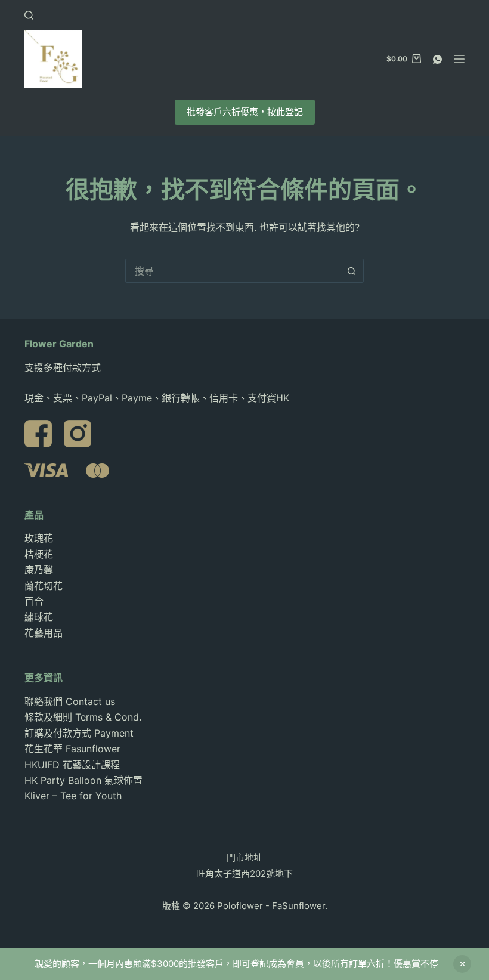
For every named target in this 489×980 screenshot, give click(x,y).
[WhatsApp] (437, 59)
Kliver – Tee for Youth (73, 796)
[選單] (459, 59)
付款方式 (82, 367)
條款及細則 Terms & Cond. (82, 717)
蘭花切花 (43, 586)
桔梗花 (38, 554)
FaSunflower (298, 905)
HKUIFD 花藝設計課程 (72, 765)
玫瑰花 (38, 538)
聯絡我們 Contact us (69, 701)
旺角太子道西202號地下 (244, 873)
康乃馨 (38, 570)
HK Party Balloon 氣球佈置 (83, 780)
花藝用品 (43, 633)
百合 (34, 601)
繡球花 (38, 617)
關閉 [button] (462, 964)
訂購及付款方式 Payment (79, 733)
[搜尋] (28, 15)
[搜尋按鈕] (352, 271)
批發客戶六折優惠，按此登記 (245, 112)
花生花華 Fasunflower (72, 749)
